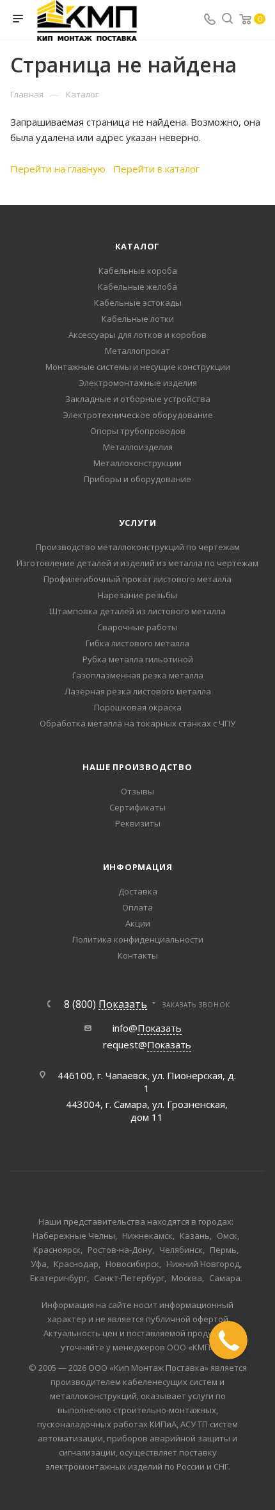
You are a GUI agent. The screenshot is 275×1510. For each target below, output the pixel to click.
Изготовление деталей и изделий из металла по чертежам (137, 563)
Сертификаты (137, 807)
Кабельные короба (137, 270)
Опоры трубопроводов (137, 431)
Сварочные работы (137, 627)
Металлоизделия (138, 447)
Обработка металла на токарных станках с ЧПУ (137, 723)
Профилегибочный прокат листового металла (137, 579)
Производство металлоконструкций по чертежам (138, 547)
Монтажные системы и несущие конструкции (137, 367)
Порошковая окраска (138, 707)
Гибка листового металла (137, 643)
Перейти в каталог (156, 168)
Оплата (137, 907)
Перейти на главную (58, 168)
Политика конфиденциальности (137, 939)
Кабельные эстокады (138, 302)
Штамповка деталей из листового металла (137, 611)
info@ (147, 1027)
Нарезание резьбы (137, 595)
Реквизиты (138, 823)
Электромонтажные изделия (138, 383)
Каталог (138, 246)
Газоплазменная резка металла (137, 675)
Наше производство (137, 767)
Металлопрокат (137, 351)
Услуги (138, 522)
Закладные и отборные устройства (137, 399)
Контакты (138, 955)
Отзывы (137, 791)
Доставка (137, 891)
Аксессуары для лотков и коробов (137, 334)
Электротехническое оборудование (138, 415)
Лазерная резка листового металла (138, 691)
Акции (137, 923)
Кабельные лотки (138, 318)
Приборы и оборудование (137, 479)
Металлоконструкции (137, 463)
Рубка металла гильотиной (137, 659)
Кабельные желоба (137, 286)
